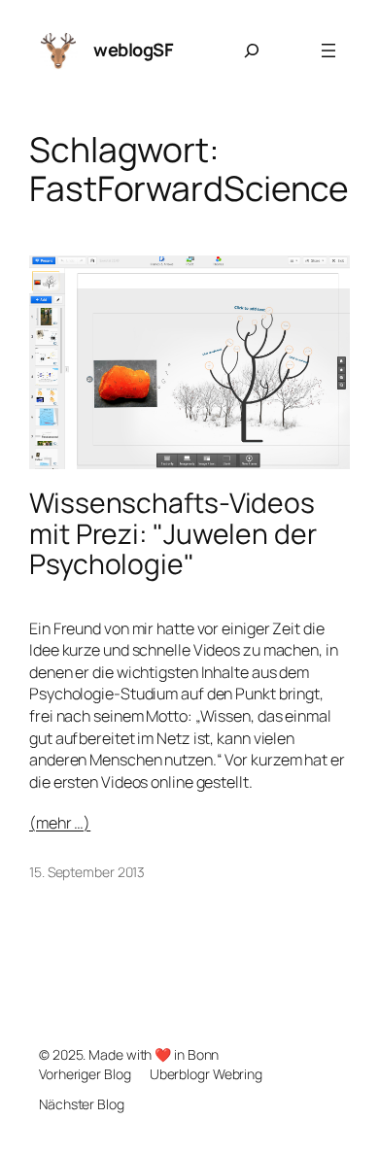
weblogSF (133, 49)
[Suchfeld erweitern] (251, 50)
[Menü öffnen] (328, 50)
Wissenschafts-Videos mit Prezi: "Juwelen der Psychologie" (173, 534)
